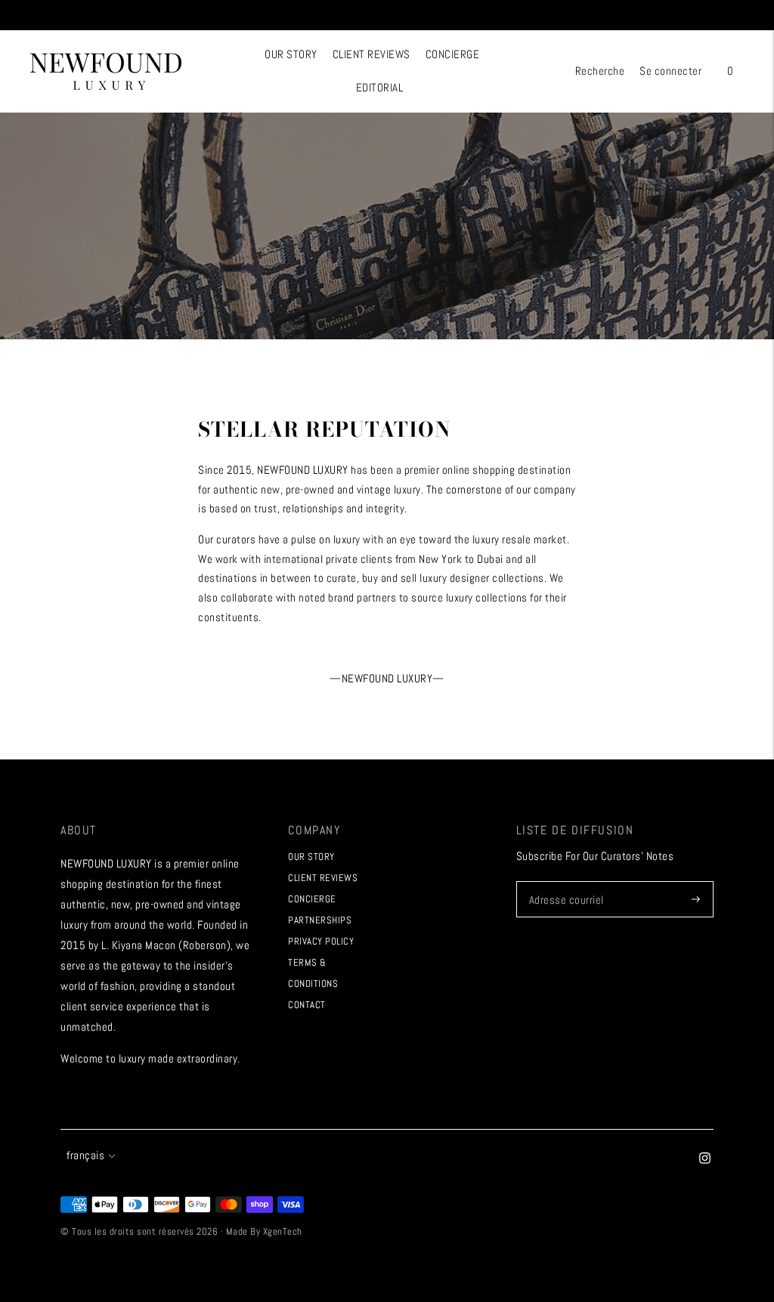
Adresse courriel (565, 881)
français (85, 1155)
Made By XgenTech (264, 1231)
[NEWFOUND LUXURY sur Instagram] (705, 1159)
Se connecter (670, 70)
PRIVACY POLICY (321, 941)
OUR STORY (291, 54)
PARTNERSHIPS (319, 920)
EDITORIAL (380, 87)
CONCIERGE (453, 54)
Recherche (600, 70)
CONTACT (307, 1004)
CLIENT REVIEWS (371, 54)
